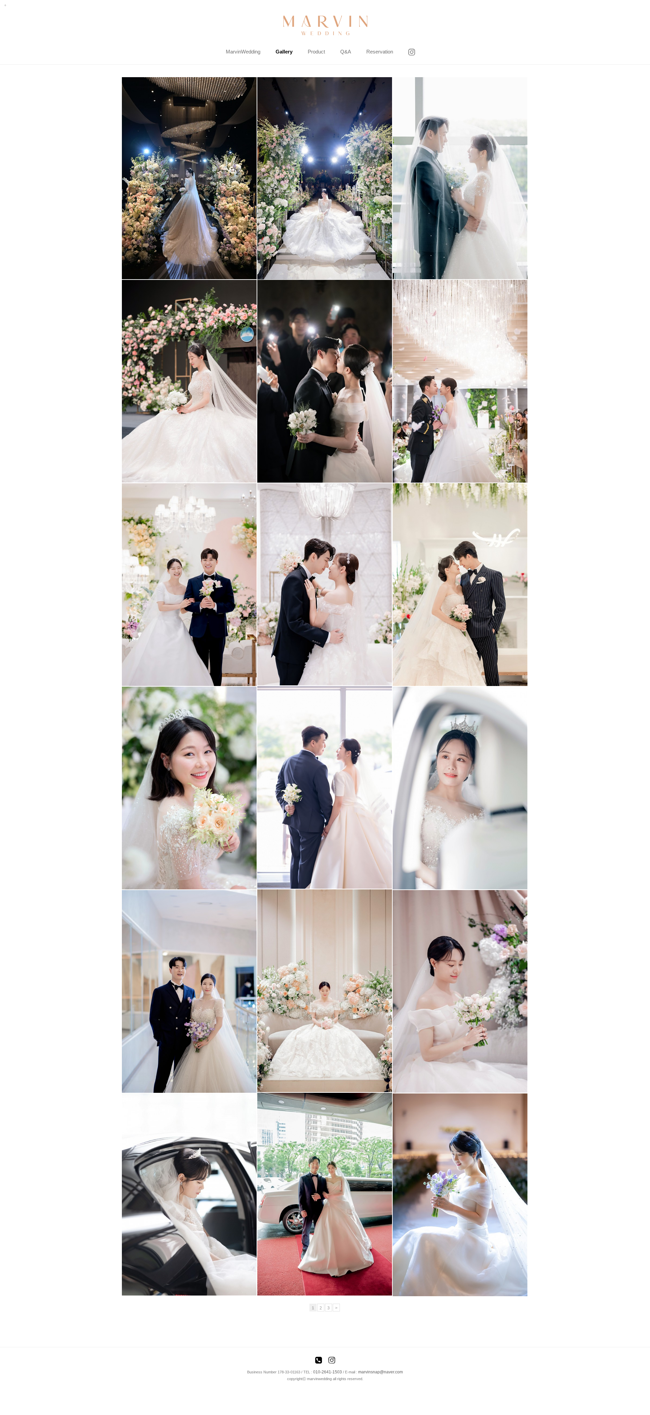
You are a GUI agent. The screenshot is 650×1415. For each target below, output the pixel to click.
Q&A (345, 51)
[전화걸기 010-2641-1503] (318, 1361)
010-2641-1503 (327, 1372)
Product (316, 51)
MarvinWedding (243, 51)
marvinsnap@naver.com (380, 1372)
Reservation (379, 51)
